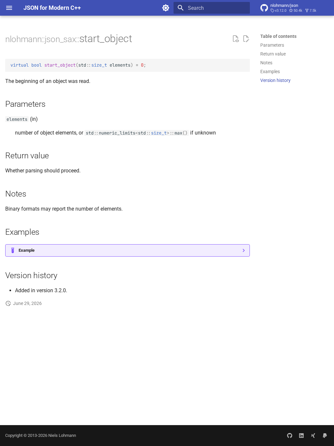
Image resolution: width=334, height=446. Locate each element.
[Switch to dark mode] (165, 7)
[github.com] (289, 435)
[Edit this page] (246, 39)
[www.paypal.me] (325, 435)
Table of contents (278, 36)
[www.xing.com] (313, 435)
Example (27, 250)
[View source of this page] (235, 39)
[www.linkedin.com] (301, 435)
